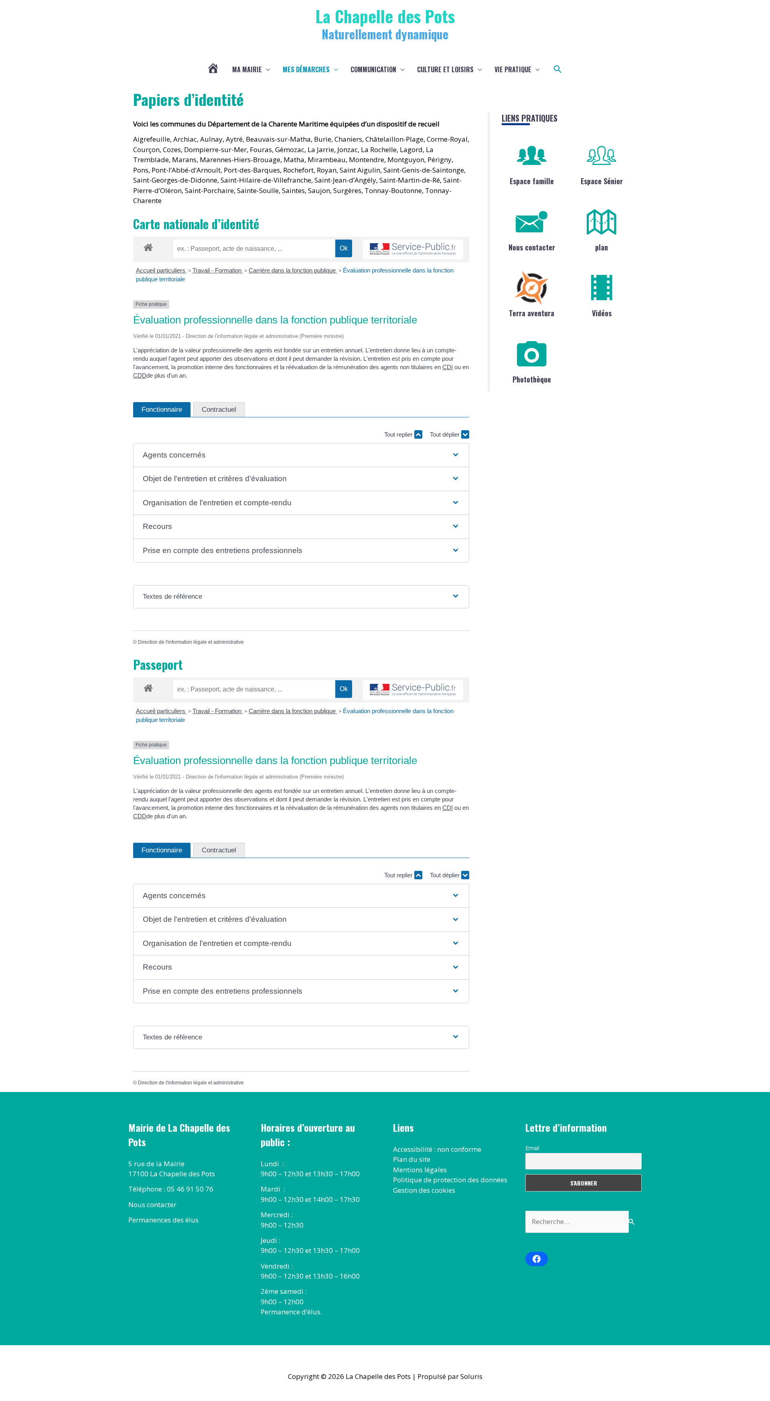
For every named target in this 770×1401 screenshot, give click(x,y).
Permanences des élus (163, 1219)
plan (601, 247)
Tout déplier (445, 434)
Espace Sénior (602, 181)
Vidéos (602, 313)
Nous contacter (532, 247)
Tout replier (399, 434)
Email (532, 1148)
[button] (558, 69)
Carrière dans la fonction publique (293, 270)
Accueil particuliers (161, 270)
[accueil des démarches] (148, 246)
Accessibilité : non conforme (437, 1149)
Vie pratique (512, 69)
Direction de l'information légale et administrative (191, 642)
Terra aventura (531, 313)
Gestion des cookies (424, 1190)
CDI (447, 367)
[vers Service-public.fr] (413, 249)
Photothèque (532, 379)
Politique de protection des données (450, 1179)
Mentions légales (420, 1169)
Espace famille (532, 181)
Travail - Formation (217, 270)
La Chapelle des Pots (385, 16)
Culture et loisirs (445, 69)
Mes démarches (306, 69)
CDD (139, 375)
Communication (373, 69)
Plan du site (411, 1159)
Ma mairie (247, 69)
